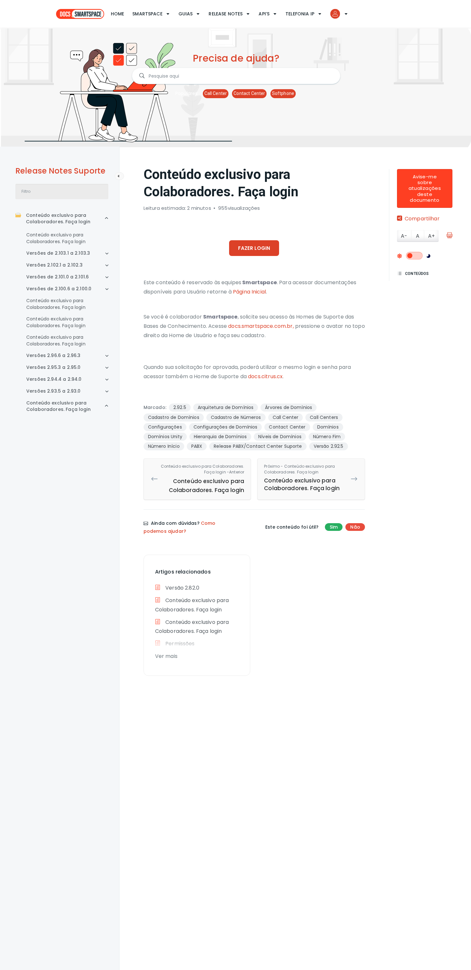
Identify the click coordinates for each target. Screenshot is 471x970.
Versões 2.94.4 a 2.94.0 (53, 379)
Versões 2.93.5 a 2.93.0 (53, 391)
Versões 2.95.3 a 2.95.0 (53, 367)
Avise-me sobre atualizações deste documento (425, 188)
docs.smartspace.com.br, (260, 326)
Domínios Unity (165, 436)
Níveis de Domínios (280, 436)
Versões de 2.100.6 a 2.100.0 (58, 288)
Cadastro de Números (236, 417)
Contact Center (249, 93)
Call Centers (324, 417)
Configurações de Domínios (226, 427)
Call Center (215, 93)
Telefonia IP (299, 14)
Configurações (165, 427)
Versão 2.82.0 (181, 587)
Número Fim (327, 436)
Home (117, 14)
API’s (264, 14)
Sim (334, 527)
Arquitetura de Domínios (225, 407)
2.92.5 (179, 407)
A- (404, 236)
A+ (431, 236)
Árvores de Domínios (288, 407)
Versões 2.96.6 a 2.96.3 (53, 355)
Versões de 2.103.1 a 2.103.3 (58, 253)
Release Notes (226, 14)
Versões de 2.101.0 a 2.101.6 (57, 277)
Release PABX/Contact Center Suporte (258, 446)
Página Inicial (249, 291)
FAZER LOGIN (254, 248)
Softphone (283, 93)
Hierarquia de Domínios (220, 436)
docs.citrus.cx (265, 376)
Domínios (328, 427)
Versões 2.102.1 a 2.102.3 (54, 265)
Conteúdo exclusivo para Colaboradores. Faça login (58, 218)
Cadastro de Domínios (173, 417)
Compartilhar (422, 218)
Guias (185, 14)
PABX (196, 446)
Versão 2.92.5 (328, 446)
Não (355, 527)
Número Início (164, 446)
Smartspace (147, 14)
